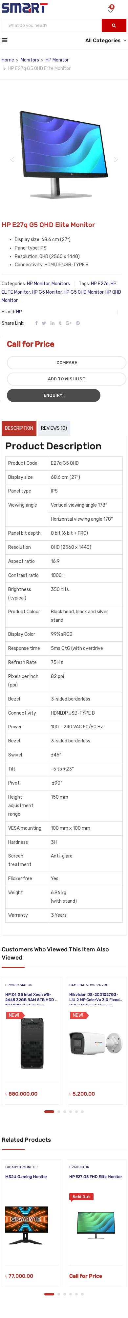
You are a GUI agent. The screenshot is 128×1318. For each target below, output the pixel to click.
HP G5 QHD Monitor (83, 292)
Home (8, 60)
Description (19, 428)
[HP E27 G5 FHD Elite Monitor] (96, 1225)
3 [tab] (64, 1111)
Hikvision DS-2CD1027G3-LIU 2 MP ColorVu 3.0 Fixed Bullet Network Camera (94, 1000)
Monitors (30, 60)
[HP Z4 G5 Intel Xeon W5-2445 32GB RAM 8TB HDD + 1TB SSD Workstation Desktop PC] (32, 1043)
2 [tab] (58, 1111)
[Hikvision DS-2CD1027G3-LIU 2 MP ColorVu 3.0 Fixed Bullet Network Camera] (96, 1043)
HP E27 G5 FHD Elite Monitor (95, 1176)
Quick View (32, 1066)
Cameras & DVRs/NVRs (88, 985)
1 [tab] (49, 1111)
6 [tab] (82, 1111)
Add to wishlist (66, 378)
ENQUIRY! (54, 395)
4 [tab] (70, 1111)
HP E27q (100, 283)
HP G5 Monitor (47, 292)
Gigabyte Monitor (21, 1167)
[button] (12, 155)
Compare (66, 362)
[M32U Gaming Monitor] (32, 1225)
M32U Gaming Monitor (26, 1176)
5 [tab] (76, 1111)
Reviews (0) (54, 428)
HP (19, 312)
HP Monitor (57, 60)
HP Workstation (18, 985)
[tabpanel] (32, 1043)
